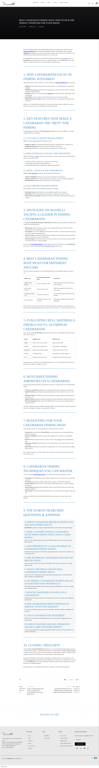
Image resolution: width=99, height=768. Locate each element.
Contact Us (30, 740)
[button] (89, 3)
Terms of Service (63, 738)
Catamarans (35, 90)
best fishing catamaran (46, 131)
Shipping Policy (63, 740)
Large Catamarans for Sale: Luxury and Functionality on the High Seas (35, 691)
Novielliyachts (9, 758)
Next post (68, 686)
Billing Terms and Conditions (66, 746)
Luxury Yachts (47, 738)
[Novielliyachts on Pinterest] (77, 748)
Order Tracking (31, 746)
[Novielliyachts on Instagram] (81, 748)
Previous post (31, 686)
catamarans (26, 53)
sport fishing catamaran (37, 244)
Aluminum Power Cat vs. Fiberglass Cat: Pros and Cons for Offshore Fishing (62, 690)
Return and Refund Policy (65, 743)
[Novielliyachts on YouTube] (85, 748)
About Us (30, 748)
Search (29, 743)
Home (29, 735)
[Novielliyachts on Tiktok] (88, 748)
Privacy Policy (63, 735)
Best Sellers (46, 735)
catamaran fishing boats (29, 51)
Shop (29, 738)
